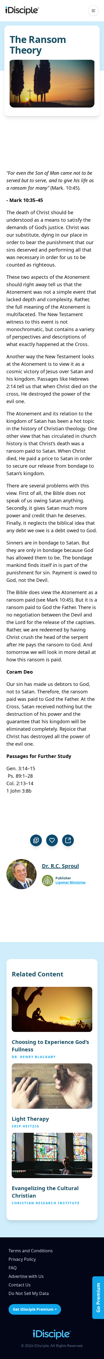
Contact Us (20, 1285)
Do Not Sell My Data (29, 1293)
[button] (93, 10)
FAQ (13, 1268)
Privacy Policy (22, 1259)
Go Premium (98, 1298)
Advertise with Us (26, 1276)
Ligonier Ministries (70, 882)
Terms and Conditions (31, 1251)
